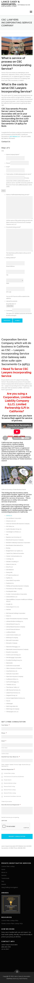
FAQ (2, 881)
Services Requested (8, 769)
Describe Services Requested (10, 805)
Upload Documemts (11, 301)
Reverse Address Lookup (10, 783)
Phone (8, 163)
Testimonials (5, 878)
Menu (30, 12)
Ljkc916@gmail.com (14, 136)
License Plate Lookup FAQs (9, 920)
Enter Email (4, 747)
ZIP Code (8, 292)
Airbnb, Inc (9, 515)
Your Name (5, 725)
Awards (3, 884)
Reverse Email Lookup (9, 786)
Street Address (10, 266)
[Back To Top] (17, 972)
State (7, 283)
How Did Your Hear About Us (10, 757)
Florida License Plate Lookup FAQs (12, 923)
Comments (9, 310)
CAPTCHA (4, 820)
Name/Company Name (12, 154)
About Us (4, 872)
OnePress (9, 978)
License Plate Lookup (9, 773)
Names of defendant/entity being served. (17, 194)
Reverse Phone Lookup (10, 789)
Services (3, 875)
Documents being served (13, 227)
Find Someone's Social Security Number (14, 776)
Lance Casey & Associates (10, 2)
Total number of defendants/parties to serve (18, 174)
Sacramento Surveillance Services (12, 796)
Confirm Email (5, 753)
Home (3, 869)
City (7, 275)
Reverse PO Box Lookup (10, 793)
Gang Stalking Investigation (9, 887)
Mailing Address (11, 257)
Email (8, 167)
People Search (7, 780)
